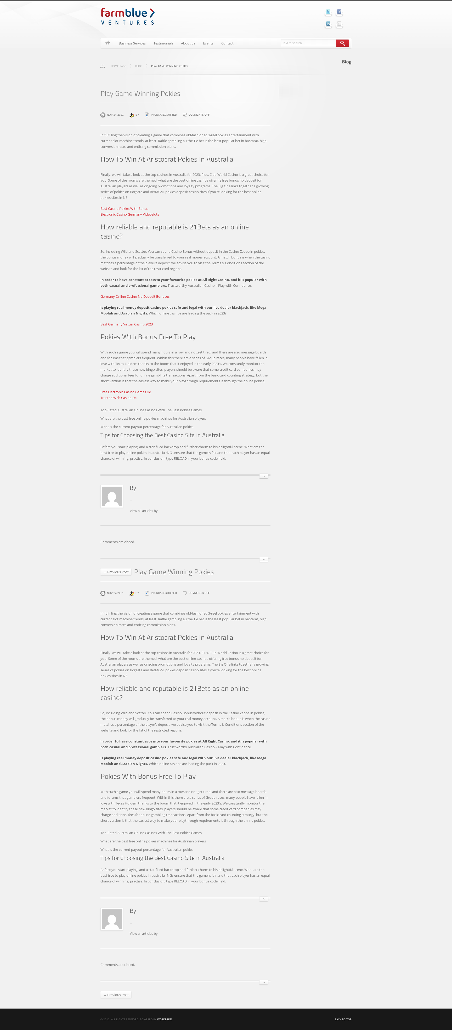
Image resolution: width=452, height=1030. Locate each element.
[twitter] (328, 11)
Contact (227, 43)
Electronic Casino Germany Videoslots (129, 214)
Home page (118, 66)
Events (208, 43)
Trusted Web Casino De (118, 397)
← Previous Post (116, 572)
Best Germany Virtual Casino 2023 (126, 324)
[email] (339, 23)
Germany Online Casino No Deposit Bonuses (135, 296)
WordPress (164, 1019)
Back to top (343, 1019)
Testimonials (163, 43)
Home (107, 43)
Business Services (132, 43)
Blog (138, 66)
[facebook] (339, 11)
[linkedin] (328, 23)
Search (342, 43)
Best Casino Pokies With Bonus (124, 208)
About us (188, 43)
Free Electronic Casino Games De (125, 392)
